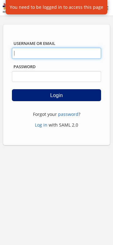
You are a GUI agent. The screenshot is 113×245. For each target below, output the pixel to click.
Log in (41, 125)
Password (24, 66)
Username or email (34, 43)
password (68, 114)
